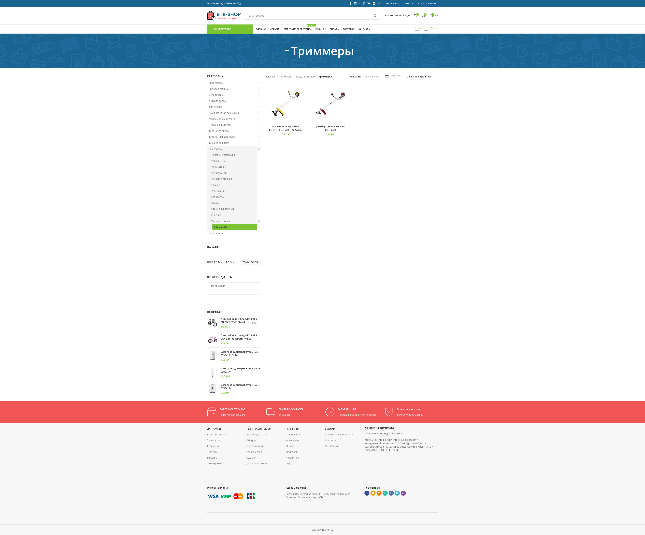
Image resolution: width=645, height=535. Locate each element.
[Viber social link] (378, 3)
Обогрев (251, 440)
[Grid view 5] (393, 77)
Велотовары (216, 94)
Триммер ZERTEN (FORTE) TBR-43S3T (329, 128)
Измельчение (219, 161)
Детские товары (218, 100)
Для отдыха (215, 106)
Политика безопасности (339, 434)
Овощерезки (214, 463)
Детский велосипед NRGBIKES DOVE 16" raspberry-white (239, 337)
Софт (289, 463)
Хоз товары (215, 149)
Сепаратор (217, 196)
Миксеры (212, 457)
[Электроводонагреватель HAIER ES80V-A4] (212, 372)
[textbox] (234, 286)
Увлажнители (254, 451)
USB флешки (293, 434)
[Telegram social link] (373, 3)
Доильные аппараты (223, 154)
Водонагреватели (256, 434)
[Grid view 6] (399, 77)
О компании (332, 446)
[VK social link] (368, 3)
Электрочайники (216, 434)
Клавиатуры (292, 440)
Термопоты (213, 440)
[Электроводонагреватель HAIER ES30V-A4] (212, 389)
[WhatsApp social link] (364, 3)
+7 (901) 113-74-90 (388, 449)
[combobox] (234, 285)
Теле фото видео (219, 130)
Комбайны (213, 446)
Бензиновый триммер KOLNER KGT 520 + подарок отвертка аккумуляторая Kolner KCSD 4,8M (285, 131)
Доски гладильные (256, 463)
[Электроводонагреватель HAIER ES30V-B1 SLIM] (212, 356)
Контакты (330, 440)
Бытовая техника (219, 88)
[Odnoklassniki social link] (359, 3)
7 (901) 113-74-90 (426, 28)
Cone (330, 530)
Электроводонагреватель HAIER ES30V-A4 (240, 386)
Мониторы (292, 451)
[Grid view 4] (387, 77)
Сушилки (251, 457)
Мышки (290, 446)
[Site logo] (224, 15)
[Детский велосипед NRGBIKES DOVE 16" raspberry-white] (212, 339)
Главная (271, 76)
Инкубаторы (218, 166)
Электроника (216, 233)
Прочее (215, 184)
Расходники (218, 191)
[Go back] (287, 50)
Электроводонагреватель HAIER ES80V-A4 (240, 370)
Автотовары (216, 82)
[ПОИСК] (375, 16)
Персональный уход (220, 124)
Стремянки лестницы (223, 208)
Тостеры (212, 451)
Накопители (292, 457)
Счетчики (216, 215)
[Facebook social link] (351, 3)
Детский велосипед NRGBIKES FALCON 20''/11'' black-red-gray (239, 320)
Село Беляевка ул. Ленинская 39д (224, 3)
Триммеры (220, 227)
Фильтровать (251, 261)
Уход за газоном (220, 221)
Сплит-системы (255, 446)
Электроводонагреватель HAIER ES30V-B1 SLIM (240, 353)
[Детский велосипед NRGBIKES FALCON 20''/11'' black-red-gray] (212, 323)
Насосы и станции (221, 178)
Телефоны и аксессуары (222, 136)
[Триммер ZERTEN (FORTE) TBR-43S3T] (330, 103)
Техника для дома (219, 142)
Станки (215, 203)
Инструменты (219, 173)
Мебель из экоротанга (222, 119)
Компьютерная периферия (224, 112)
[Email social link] (355, 3)
